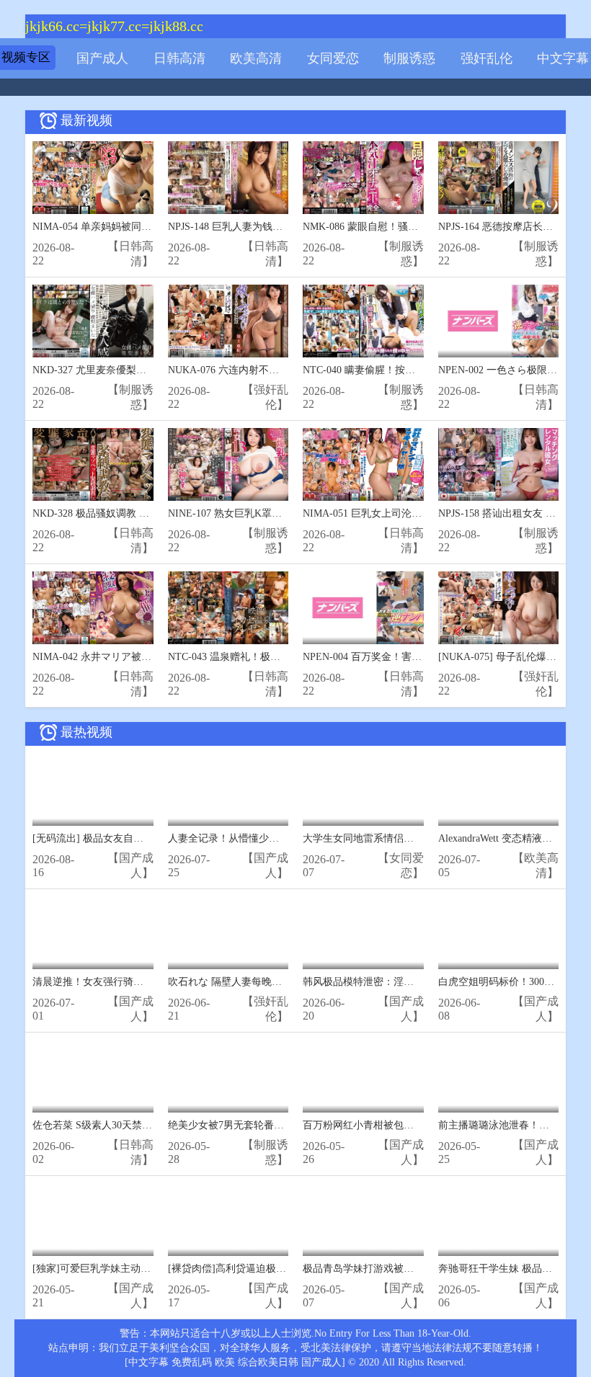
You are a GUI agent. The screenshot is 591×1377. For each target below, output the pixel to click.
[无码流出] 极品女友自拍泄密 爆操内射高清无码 (139, 838)
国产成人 (102, 58)
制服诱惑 (409, 58)
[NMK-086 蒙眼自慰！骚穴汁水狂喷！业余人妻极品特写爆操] (363, 177)
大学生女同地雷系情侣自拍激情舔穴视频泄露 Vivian (418, 838)
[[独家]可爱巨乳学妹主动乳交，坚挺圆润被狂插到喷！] (93, 1219)
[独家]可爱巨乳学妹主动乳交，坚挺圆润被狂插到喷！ (152, 1268)
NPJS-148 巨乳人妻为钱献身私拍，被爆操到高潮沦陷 (286, 226)
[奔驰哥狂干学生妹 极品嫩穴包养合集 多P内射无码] (498, 1219)
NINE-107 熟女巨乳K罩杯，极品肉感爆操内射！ (275, 513)
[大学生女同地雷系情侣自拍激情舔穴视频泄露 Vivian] (363, 789)
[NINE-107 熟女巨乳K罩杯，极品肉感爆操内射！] (228, 464)
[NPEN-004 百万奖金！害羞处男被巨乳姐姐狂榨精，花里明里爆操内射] (363, 607)
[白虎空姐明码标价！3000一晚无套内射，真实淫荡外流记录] (498, 932)
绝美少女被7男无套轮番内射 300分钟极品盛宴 (270, 1125)
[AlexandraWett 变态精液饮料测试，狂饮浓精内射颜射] (498, 789)
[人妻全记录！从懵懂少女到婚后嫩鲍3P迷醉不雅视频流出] (228, 789)
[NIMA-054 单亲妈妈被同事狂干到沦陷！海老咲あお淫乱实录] (93, 177)
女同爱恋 (333, 58)
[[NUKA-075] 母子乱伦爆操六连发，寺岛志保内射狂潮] (498, 607)
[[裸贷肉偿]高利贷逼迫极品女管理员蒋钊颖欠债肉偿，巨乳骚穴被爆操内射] (228, 1219)
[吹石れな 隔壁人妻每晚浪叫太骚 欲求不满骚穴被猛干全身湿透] (228, 932)
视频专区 (25, 57)
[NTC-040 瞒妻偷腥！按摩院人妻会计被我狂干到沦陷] (363, 321)
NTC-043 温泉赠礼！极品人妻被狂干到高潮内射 (274, 656)
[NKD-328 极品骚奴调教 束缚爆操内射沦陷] (93, 464)
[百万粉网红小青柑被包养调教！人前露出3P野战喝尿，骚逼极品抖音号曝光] (363, 1076)
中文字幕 (563, 58)
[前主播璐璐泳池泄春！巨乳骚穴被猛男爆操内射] (498, 1076)
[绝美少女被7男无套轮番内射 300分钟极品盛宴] (228, 1076)
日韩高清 (179, 58)
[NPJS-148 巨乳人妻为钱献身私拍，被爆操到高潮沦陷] (228, 177)
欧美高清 (256, 58)
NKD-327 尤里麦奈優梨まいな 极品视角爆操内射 (141, 370)
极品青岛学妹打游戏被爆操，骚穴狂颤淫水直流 (409, 1268)
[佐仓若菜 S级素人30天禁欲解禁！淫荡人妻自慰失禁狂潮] (93, 1076)
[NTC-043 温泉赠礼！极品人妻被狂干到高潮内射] (228, 607)
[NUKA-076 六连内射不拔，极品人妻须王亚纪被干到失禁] (228, 321)
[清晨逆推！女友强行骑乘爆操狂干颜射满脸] (93, 932)
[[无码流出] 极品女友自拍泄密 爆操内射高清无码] (93, 789)
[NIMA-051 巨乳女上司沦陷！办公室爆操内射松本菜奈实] (363, 464)
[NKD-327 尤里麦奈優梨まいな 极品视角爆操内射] (93, 321)
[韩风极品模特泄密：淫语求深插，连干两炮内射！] (363, 932)
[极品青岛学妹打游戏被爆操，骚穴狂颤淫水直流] (363, 1219)
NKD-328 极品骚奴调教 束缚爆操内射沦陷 (126, 513)
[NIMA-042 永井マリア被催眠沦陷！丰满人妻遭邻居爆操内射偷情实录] (93, 607)
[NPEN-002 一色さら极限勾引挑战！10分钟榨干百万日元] (498, 321)
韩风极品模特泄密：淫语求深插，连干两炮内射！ (414, 981)
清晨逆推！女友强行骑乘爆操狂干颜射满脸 (128, 981)
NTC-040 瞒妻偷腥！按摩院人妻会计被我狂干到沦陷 (419, 370)
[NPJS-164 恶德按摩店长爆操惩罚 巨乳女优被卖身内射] (498, 177)
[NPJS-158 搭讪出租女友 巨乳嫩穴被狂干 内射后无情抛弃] (498, 464)
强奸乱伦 (486, 58)
